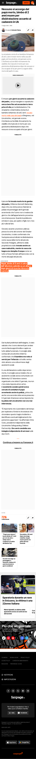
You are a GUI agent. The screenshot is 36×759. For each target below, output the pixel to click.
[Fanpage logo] (11, 3)
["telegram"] (27, 638)
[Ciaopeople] (18, 753)
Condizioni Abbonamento (20, 660)
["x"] (17, 638)
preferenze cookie (16, 664)
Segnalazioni (14, 657)
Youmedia (5, 657)
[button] (32, 30)
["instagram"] (8, 638)
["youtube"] (13, 638)
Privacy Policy (25, 657)
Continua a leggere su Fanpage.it (18, 442)
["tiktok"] (4, 638)
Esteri (3, 512)
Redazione (5, 664)
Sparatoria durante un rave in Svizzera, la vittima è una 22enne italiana (17, 600)
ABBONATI (26, 2)
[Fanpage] (18, 697)
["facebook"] (22, 638)
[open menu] (2, 3)
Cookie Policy (6, 660)
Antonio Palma (16, 30)
